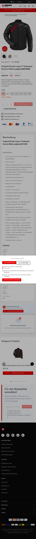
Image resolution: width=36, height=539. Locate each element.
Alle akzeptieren (9, 262)
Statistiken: (7, 272)
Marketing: (7, 276)
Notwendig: (7, 268)
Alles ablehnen (23, 263)
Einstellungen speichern (12, 280)
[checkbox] (2, 268)
